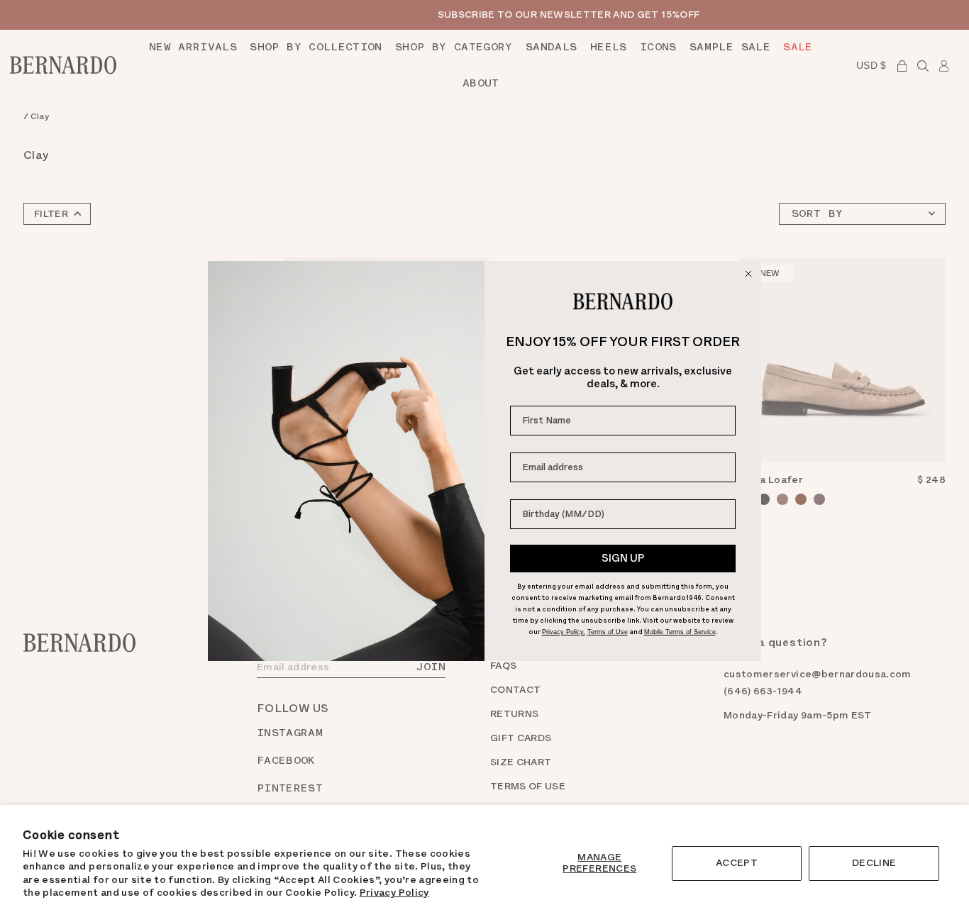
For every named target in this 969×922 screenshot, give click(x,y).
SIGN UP (623, 558)
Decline (874, 863)
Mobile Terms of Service (680, 631)
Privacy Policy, (563, 631)
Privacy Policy (394, 893)
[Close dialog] (748, 274)
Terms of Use (607, 631)
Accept (737, 863)
